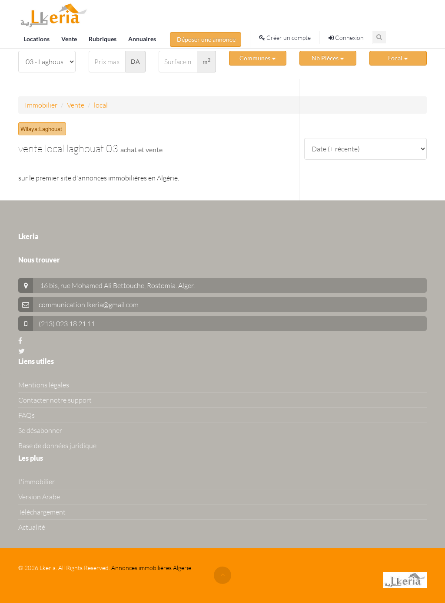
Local (396, 58)
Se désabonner (40, 430)
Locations (37, 39)
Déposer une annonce (206, 39)
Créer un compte (288, 37)
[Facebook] (20, 340)
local (101, 105)
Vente (69, 39)
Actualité (31, 527)
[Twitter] (21, 351)
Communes (255, 58)
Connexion (349, 37)
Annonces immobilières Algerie (151, 567)
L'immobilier (36, 481)
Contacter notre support (55, 400)
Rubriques (103, 39)
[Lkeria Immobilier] (53, 15)
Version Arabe (39, 496)
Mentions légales (43, 384)
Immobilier (41, 105)
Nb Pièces (326, 58)
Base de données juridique (57, 445)
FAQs (26, 415)
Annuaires (142, 39)
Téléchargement (42, 512)
